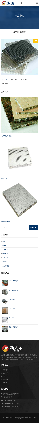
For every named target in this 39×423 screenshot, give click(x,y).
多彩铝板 (5, 249)
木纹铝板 (5, 262)
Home (14, 19)
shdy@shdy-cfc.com (10, 400)
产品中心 (5, 376)
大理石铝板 (5, 266)
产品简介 (5, 79)
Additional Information (19, 79)
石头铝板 (5, 258)
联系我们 (5, 382)
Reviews (5, 83)
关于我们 (5, 370)
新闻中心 (5, 373)
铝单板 (4, 245)
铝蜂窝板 (5, 253)
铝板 (3, 241)
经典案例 (5, 379)
